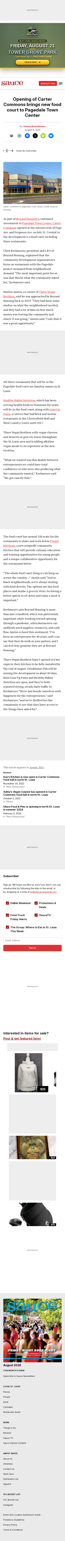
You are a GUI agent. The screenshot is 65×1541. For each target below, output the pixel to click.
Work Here (8, 1474)
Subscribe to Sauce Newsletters (19, 1376)
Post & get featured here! (22, 1038)
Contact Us (8, 1469)
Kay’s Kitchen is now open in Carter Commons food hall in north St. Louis (31, 778)
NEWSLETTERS (48, 84)
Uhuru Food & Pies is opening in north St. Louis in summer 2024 (31, 808)
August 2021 (37, 767)
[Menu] (61, 83)
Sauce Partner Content (14, 1443)
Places (6, 1392)
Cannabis (8, 1407)
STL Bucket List (10, 1499)
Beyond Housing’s (28, 219)
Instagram (8, 1505)
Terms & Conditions (13, 1529)
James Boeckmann (34, 126)
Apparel (7, 1484)
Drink (5, 1402)
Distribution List (10, 1479)
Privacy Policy (10, 1524)
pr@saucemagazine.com (43, 892)
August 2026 (12, 1365)
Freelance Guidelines (13, 1519)
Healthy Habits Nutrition (19, 400)
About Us (7, 1459)
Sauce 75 (8, 1438)
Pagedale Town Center (36, 223)
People (6, 1397)
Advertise (8, 1464)
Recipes (7, 1433)
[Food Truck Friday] (32, 31)
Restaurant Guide (12, 1412)
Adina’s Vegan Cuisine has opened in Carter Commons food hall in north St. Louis (29, 793)
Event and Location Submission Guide (22, 1514)
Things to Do (9, 1428)
